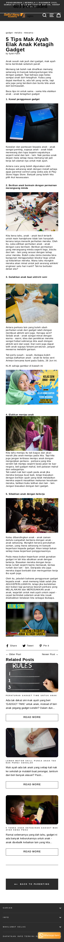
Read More (32, 717)
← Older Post (13, 654)
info (6, 917)
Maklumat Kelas (14, 927)
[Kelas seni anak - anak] (32, 404)
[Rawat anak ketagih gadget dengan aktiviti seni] (32, 636)
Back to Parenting (34, 884)
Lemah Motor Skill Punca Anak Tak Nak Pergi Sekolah (31, 762)
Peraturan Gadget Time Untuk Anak (31, 695)
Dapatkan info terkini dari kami (26, 936)
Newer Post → (50, 654)
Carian (7, 908)
